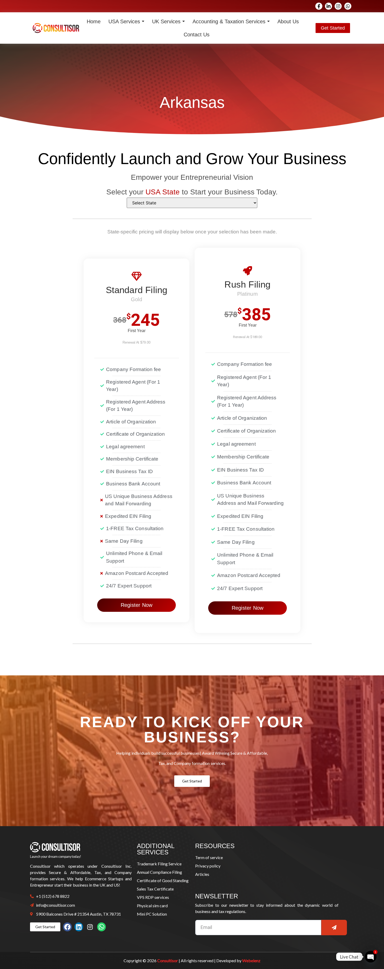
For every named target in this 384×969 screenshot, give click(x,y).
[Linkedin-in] (328, 6)
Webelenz (251, 960)
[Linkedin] (78, 926)
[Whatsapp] (347, 6)
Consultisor (167, 960)
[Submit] (334, 927)
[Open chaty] (370, 956)
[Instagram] (338, 6)
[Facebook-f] (318, 6)
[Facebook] (67, 926)
